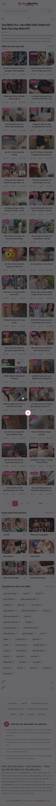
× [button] (28, 412)
